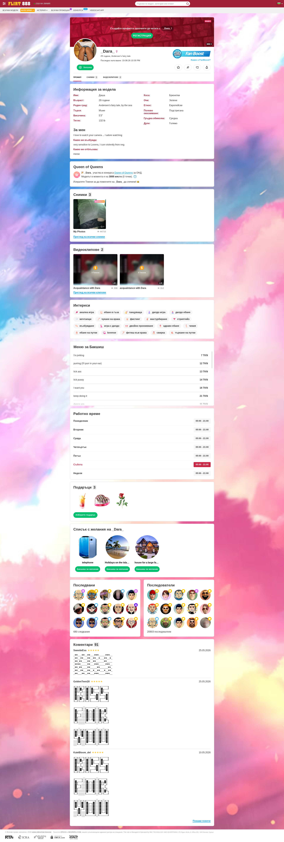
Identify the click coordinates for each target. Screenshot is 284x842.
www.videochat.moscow (41, 832)
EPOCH (63, 832)
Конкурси (78, 10)
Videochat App (97, 10)
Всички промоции (60, 10)
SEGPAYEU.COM (74, 832)
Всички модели (10, 10)
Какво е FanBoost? (201, 60)
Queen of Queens (123, 172)
